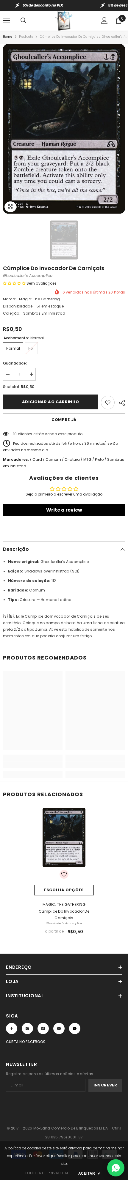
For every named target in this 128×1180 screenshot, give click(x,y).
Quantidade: (15, 363)
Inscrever (105, 1085)
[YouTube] (59, 1028)
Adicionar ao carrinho (50, 402)
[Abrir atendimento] (115, 1167)
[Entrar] (104, 20)
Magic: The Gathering (39, 299)
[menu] (6, 20)
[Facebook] (11, 1028)
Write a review (64, 510)
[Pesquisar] (23, 20)
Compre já (64, 419)
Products (26, 36)
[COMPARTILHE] (120, 402)
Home (7, 36)
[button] (14, 283)
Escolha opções (64, 890)
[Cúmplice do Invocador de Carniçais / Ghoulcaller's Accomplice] (64, 837)
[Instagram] (27, 1028)
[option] (64, 129)
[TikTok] (43, 1028)
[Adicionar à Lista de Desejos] (108, 402)
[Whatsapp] (74, 1028)
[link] (33, 764)
